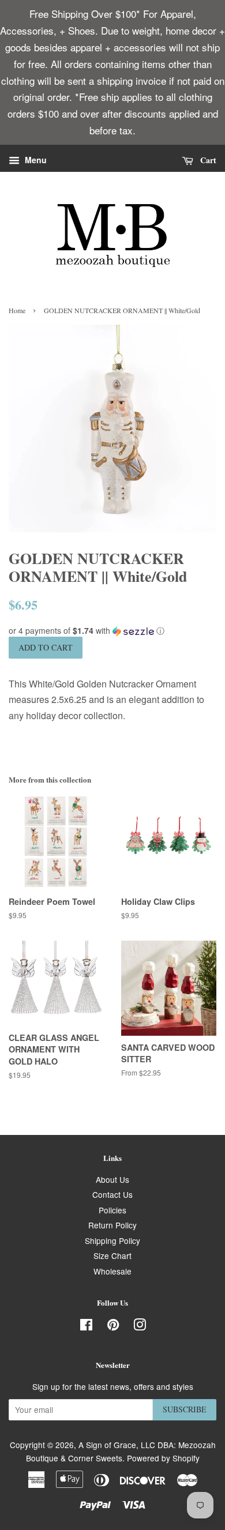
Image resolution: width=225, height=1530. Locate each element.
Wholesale (112, 1271)
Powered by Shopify (163, 1458)
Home (17, 310)
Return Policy (112, 1225)
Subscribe (185, 1409)
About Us (112, 1179)
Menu (34, 160)
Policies (112, 1210)
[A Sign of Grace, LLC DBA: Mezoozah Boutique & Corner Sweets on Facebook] (86, 1326)
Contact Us (112, 1194)
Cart (207, 160)
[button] (112, 631)
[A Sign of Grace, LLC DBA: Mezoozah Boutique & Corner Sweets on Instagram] (139, 1326)
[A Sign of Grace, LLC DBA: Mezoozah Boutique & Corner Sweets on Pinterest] (113, 1326)
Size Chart (112, 1255)
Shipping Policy (112, 1240)
